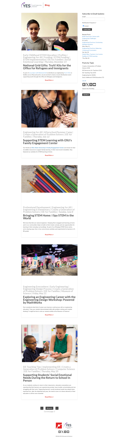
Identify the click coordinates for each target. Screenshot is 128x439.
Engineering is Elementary (36, 209)
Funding (48, 57)
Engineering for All (32, 57)
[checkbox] (93, 26)
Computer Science (65, 369)
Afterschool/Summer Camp (58, 132)
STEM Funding (61, 57)
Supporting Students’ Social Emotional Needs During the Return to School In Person (47, 377)
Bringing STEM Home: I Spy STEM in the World (48, 217)
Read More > (49, 80)
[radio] (93, 26)
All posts (49, 408)
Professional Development (36, 207)
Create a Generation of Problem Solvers (43, 134)
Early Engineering (59, 286)
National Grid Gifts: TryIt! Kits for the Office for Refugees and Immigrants (47, 67)
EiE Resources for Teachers (92, 70)
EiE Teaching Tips (32, 366)
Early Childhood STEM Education (40, 55)
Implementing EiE (51, 366)
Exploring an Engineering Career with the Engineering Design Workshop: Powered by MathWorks (49, 299)
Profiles (62, 55)
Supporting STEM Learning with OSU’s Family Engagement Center (47, 141)
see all (84, 80)
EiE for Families (55, 59)
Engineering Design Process (37, 288)
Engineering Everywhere (35, 286)
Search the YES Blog (88, 88)
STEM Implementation (34, 59)
